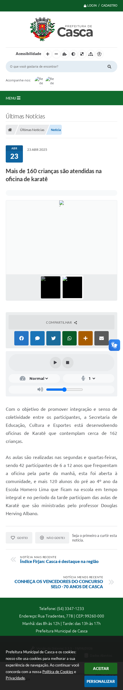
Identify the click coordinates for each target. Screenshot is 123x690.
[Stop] (68, 362)
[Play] (55, 362)
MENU (11, 98)
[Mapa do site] (90, 54)
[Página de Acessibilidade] (99, 54)
